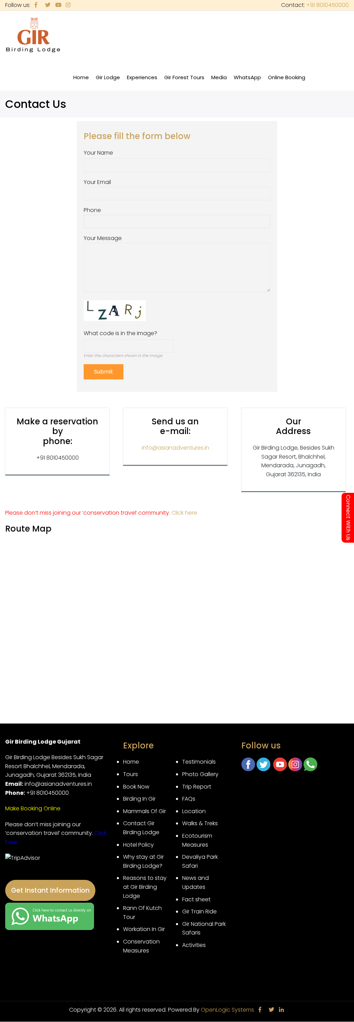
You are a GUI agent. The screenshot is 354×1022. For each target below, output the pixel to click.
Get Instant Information (50, 890)
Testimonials (199, 762)
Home (81, 77)
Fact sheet (196, 899)
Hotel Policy (138, 845)
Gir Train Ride (199, 911)
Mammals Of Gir (144, 811)
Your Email (97, 182)
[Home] (33, 35)
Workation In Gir (144, 929)
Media (220, 81)
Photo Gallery (200, 774)
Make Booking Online (32, 808)
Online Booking (286, 77)
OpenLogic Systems (227, 1010)
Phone (92, 210)
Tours (130, 774)
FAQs (188, 799)
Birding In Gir (139, 799)
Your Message (103, 238)
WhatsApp (247, 77)
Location (194, 811)
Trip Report (196, 787)
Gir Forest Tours (184, 77)
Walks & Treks (200, 823)
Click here (184, 513)
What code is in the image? (120, 333)
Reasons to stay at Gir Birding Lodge (145, 887)
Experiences (144, 81)
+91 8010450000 (327, 5)
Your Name (98, 153)
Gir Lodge (109, 81)
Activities (194, 945)
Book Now (136, 787)
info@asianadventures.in (175, 448)
